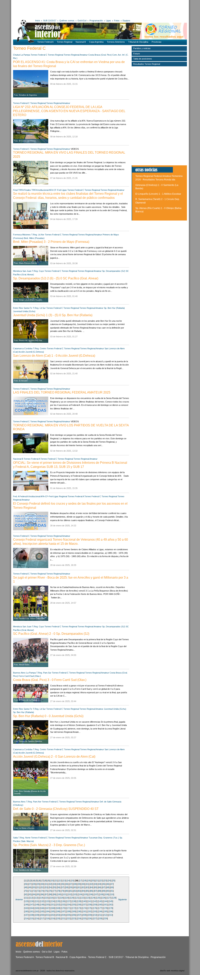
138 (74, 901)
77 (54, 891)
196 (110, 911)
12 (60, 880)
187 (63, 911)
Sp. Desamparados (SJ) (113, 271)
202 (52, 915)
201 (47, 915)
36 (67, 884)
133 (47, 901)
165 (37, 908)
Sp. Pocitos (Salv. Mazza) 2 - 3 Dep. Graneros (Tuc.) (49, 845)
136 (63, 901)
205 (68, 915)
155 (74, 904)
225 (84, 918)
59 (71, 887)
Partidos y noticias (142, 48)
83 (79, 891)
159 (95, 904)
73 (38, 891)
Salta (15, 837)
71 (30, 891)
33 (54, 884)
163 (26, 908)
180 (26, 911)
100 (59, 894)
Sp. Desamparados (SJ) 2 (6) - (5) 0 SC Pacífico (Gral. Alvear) (55, 278)
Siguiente (122, 899)
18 (85, 880)
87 (95, 891)
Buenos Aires (19, 673)
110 (111, 894)
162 (110, 904)
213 (110, 915)
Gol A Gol (82, 20)
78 (58, 891)
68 (108, 887)
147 (31, 904)
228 (100, 918)
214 (26, 918)
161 (105, 904)
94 (34, 894)
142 (95, 901)
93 (30, 894)
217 (42, 918)
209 (89, 915)
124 (93, 898)
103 (75, 894)
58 (67, 887)
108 (101, 894)
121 (77, 898)
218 (47, 918)
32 (50, 884)
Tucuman (93, 837)
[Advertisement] (70, 9)
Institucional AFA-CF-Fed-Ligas (52, 190)
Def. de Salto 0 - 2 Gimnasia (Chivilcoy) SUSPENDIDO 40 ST (56, 808)
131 (37, 901)
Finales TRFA (30, 190)
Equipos (126, 20)
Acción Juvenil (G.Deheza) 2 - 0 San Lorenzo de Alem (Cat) (54, 756)
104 (80, 894)
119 (66, 898)
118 (61, 898)
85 (87, 891)
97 (46, 894)
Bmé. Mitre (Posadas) (34, 238)
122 (82, 898)
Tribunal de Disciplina (138, 42)
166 (42, 908)
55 (54, 887)
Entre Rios (18, 308)
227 (95, 918)
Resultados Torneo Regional (146, 64)
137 (68, 901)
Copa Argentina (96, 42)
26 (26, 884)
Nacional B (81, 42)
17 (80, 880)
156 (79, 904)
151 (52, 904)
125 (98, 898)
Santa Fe (28, 308)
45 (104, 884)
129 (26, 901)
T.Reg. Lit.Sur (39, 308)
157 (84, 904)
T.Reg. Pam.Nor (33, 801)
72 (34, 891)
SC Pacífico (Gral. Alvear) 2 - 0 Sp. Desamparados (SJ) (51, 633)
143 (100, 901)
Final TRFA (18, 190)
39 (79, 884)
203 (58, 915)
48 (26, 887)
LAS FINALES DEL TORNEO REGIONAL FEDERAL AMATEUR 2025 (61, 392)
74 (42, 891)
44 (99, 884)
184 (47, 911)
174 (84, 908)
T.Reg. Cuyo (38, 271)
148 (37, 904)
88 (99, 891)
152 (58, 904)
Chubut (16, 55)
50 (34, 887)
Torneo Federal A (45, 42)
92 (26, 894)
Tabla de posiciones (142, 59)
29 (38, 884)
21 (97, 880)
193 (95, 911)
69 (112, 887)
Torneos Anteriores (116, 42)
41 (87, 884)
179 (110, 908)
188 (68, 911)
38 (75, 884)
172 (74, 908)
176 (95, 908)
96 (42, 894)
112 (31, 898)
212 (105, 915)
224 (79, 918)
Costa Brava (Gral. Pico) (100, 55)
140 (84, 901)
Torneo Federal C (39, 55)
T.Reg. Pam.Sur (43, 673)
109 (106, 894)
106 (91, 894)
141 (89, 901)
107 (96, 894)
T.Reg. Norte (24, 837)
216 (37, 918)
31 (46, 884)
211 (100, 915)
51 (38, 887)
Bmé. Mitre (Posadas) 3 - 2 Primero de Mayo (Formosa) (51, 241)
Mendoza (17, 271)
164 (31, 908)
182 (37, 911)
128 (114, 898)
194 (100, 911)
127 (109, 898)
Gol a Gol (47, 951)
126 (103, 898)
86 (91, 891)
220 (58, 918)
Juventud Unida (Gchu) (24, 311)
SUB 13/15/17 (49, 20)
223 (74, 918)
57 (63, 887)
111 (26, 898)
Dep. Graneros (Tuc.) (108, 837)
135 (58, 901)
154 (68, 904)
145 (110, 901)
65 (95, 887)
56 (58, 887)
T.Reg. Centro (39, 348)
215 (31, 918)
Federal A (24, 496)
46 (108, 884)
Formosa (17, 234)
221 (63, 918)
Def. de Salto (106, 801)
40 (83, 884)
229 (105, 918)
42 (91, 884)
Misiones (26, 234)
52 (42, 887)
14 (68, 880)
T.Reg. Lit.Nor (37, 234)
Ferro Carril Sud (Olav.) (30, 676)
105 (85, 894)
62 (83, 887)
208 (84, 915)
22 (101, 880)
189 (74, 911)
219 (52, 918)
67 (104, 887)
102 (69, 894)
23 (105, 880)
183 (42, 911)
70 (26, 891)
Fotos (117, 20)
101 (64, 894)
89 (104, 891)
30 (42, 884)
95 (38, 894)
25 (113, 880)
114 (41, 898)
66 (99, 887)
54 (50, 887)
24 (109, 880)
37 (71, 884)
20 (93, 880)
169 (58, 908)
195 (105, 911)
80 (67, 891)
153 (63, 904)
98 (50, 894)
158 (89, 904)
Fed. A (16, 496)
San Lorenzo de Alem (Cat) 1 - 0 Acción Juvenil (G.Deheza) (54, 355)
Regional (63, 496)
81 (71, 891)
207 (79, 915)
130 (31, 901)
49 (30, 887)
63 (87, 887)
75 (46, 891)
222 (68, 918)
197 (26, 915)
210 (95, 915)
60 (75, 887)
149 (42, 904)
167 (47, 908)
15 (72, 880)
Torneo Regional (64, 42)
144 (105, 901)
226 (89, 918)
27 (30, 884)
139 (79, 901)
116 (51, 898)
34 (58, 884)
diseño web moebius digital (172, 971)
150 (47, 904)
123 (87, 898)
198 (31, 915)
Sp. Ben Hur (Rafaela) (114, 308)
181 (31, 911)
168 (52, 908)
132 (42, 901)
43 (95, 884)
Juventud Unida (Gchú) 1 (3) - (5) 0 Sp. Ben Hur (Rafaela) (52, 315)
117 (56, 898)
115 (46, 898)
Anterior (19, 899)
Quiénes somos (66, 20)
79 (63, 891)
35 (63, 884)
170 (63, 908)
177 (100, 908)
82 (75, 891)
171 (68, 908)
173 (79, 908)
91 (112, 891)
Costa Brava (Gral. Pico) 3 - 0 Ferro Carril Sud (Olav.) (49, 680)
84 (83, 891)
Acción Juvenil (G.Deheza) (31, 352)
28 (34, 884)
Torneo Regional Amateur (76, 55)
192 (89, 911)
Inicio (37, 20)
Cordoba (28, 348)
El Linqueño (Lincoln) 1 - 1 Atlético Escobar (158, 194)
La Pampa (25, 55)
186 (58, 911)
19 (89, 880)
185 (52, 911)
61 (79, 887)
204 (63, 915)
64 (91, 887)
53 (46, 887)
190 (79, 911)
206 (74, 915)
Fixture (136, 53)
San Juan (26, 271)
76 (50, 891)
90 (108, 891)
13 (64, 880)
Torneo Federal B (45, 957)
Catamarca (18, 348)
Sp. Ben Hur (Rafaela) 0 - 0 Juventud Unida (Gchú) (48, 716)
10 (52, 880)
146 (26, 904)
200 (42, 915)
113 (36, 898)
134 (52, 901)
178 (105, 908)
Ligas (108, 20)
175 (89, 908)
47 (112, 884)
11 (56, 880)
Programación (96, 20)
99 (54, 894)
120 (72, 898)
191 (84, 911)
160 (100, 904)
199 (37, 915)
